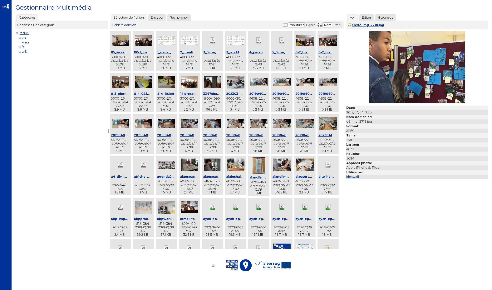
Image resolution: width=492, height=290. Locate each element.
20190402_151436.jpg (266, 94)
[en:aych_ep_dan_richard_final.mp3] (212, 207)
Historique (385, 17)
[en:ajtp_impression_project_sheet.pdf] (120, 207)
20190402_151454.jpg (289, 94)
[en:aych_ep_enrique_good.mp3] (282, 207)
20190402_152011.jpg (197, 135)
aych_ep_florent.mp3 (312, 219)
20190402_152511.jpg (242, 135)
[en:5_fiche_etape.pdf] (282, 41)
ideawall (352, 177)
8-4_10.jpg (165, 94)
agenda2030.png (171, 176)
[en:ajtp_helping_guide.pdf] (328, 165)
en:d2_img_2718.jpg (368, 25)
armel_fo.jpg (190, 219)
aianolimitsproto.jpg (266, 177)
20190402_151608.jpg (128, 135)
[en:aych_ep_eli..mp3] (235, 207)
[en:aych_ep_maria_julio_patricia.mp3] (328, 207)
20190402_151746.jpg (174, 135)
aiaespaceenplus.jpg (197, 176)
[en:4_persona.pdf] (258, 41)
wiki (24, 51)
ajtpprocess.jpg (147, 219)
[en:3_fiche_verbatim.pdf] (212, 41)
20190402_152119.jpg (220, 135)
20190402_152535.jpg (289, 135)
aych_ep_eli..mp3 (240, 219)
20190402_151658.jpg (151, 135)
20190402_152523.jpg (266, 135)
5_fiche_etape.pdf (287, 52)
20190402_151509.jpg (312, 94)
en (24, 38)
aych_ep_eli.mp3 (263, 219)
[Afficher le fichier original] (417, 102)
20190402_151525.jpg (335, 94)
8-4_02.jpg (142, 94)
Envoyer (157, 17)
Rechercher (179, 17)
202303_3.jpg (237, 94)
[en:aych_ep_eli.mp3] (258, 207)
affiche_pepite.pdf (149, 176)
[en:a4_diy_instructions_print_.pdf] (120, 165)
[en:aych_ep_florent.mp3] (305, 207)
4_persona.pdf (261, 52)
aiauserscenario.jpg (311, 176)
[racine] (24, 33)
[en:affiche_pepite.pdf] (143, 165)
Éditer (366, 17)
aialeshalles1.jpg (239, 176)
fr (23, 47)
